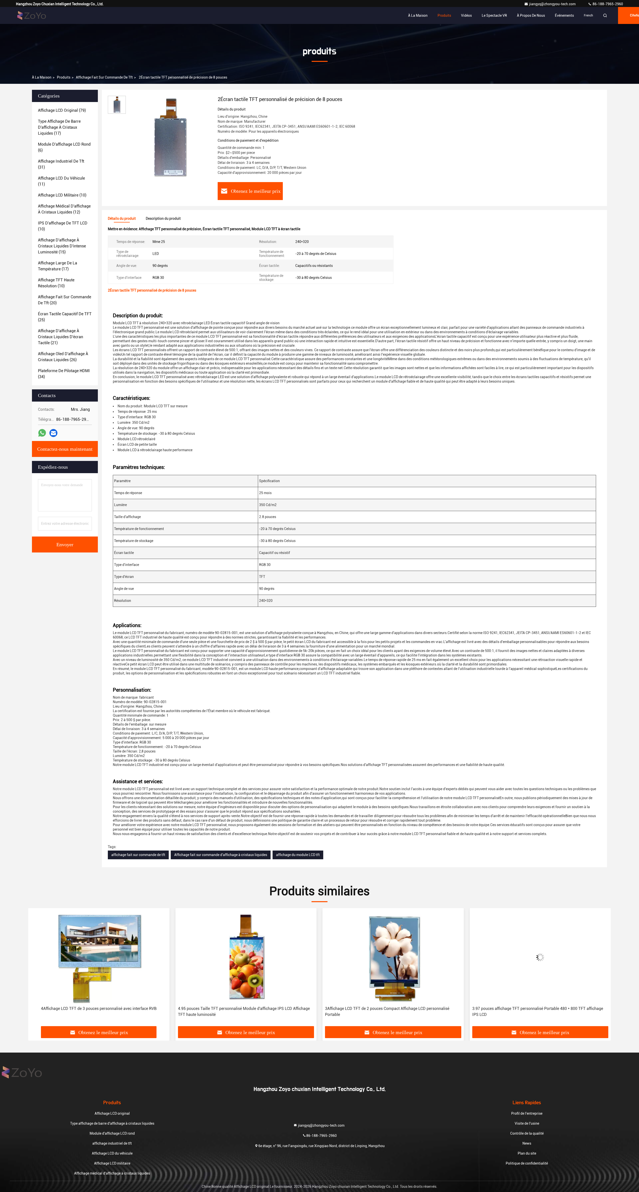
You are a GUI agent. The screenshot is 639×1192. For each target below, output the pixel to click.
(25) (65, 317)
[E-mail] (53, 433)
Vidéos (466, 15)
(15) (62, 246)
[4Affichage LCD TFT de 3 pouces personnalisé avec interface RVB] (99, 957)
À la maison (418, 15)
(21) (60, 336)
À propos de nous (531, 15)
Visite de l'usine (527, 1123)
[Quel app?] (42, 433)
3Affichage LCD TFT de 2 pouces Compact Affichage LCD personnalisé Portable (387, 1011)
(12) (64, 209)
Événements (564, 15)
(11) (61, 181)
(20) (64, 300)
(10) (62, 195)
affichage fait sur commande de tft (104, 77)
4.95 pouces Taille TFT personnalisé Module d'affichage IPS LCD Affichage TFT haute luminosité (244, 1011)
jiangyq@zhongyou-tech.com (553, 4)
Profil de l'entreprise (526, 1113)
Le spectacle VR (494, 15)
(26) (63, 356)
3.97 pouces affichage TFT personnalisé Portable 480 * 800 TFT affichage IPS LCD (537, 1011)
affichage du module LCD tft (298, 855)
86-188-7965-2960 (607, 4)
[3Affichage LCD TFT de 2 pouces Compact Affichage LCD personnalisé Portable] (393, 957)
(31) (61, 164)
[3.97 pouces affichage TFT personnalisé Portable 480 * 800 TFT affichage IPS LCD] (540, 957)
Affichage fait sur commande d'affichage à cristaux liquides (220, 855)
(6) (64, 147)
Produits (444, 15)
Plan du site (527, 1153)
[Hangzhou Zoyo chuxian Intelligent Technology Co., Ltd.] (31, 15)
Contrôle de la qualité (527, 1133)
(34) (64, 373)
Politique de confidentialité (527, 1163)
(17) (59, 127)
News (526, 1143)
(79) (62, 110)
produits (63, 77)
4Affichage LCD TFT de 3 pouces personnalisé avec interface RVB (99, 1008)
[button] (37, 969)
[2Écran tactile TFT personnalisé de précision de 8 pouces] (170, 138)
